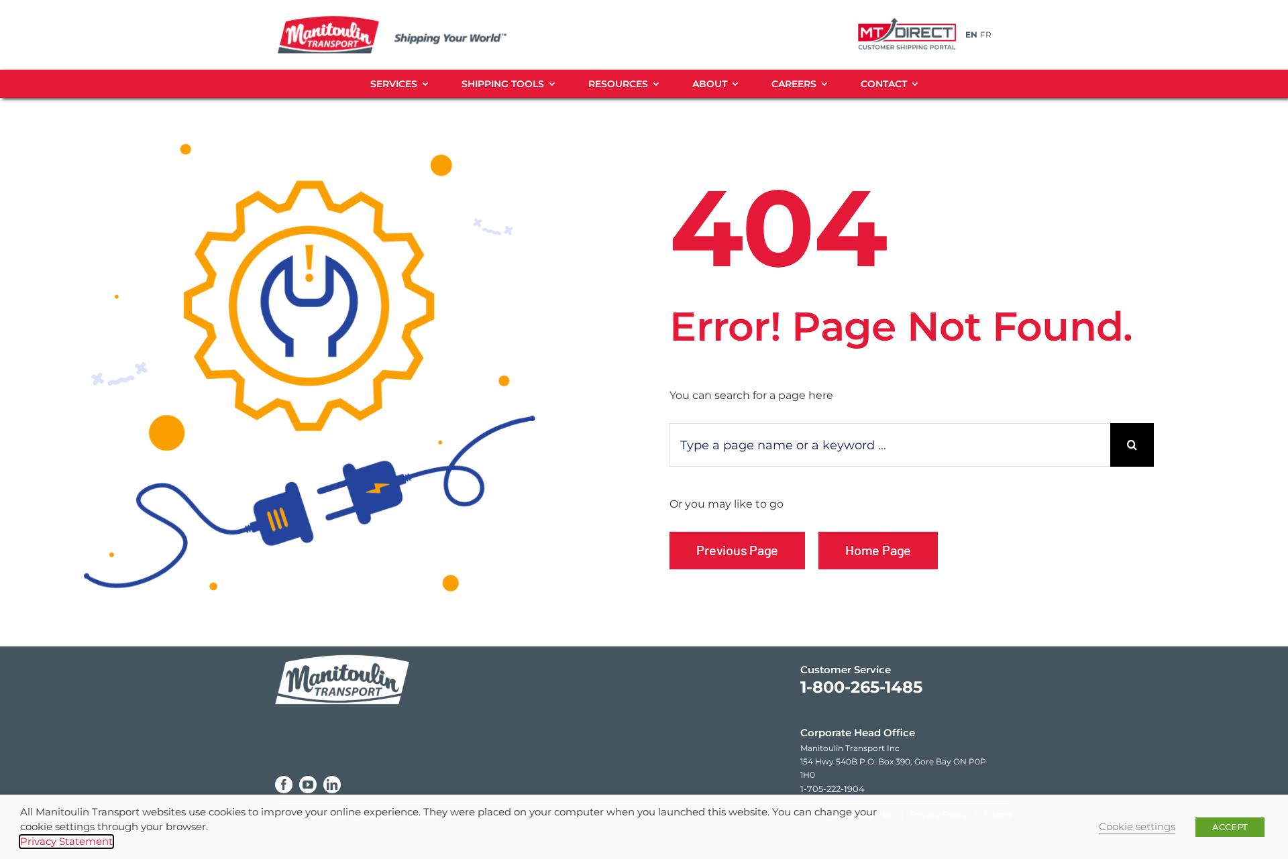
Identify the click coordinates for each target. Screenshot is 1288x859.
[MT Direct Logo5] (906, 18)
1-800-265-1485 (861, 687)
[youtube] (308, 784)
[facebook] (283, 784)
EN (971, 35)
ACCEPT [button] (1230, 826)
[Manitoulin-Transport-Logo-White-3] (342, 651)
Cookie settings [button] (1137, 827)
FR (985, 35)
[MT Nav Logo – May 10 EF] (407, 19)
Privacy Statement (66, 842)
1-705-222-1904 (832, 788)
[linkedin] (332, 784)
